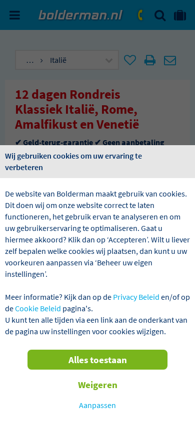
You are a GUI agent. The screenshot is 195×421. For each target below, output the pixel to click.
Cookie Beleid (38, 308)
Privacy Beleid (136, 297)
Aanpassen (97, 405)
